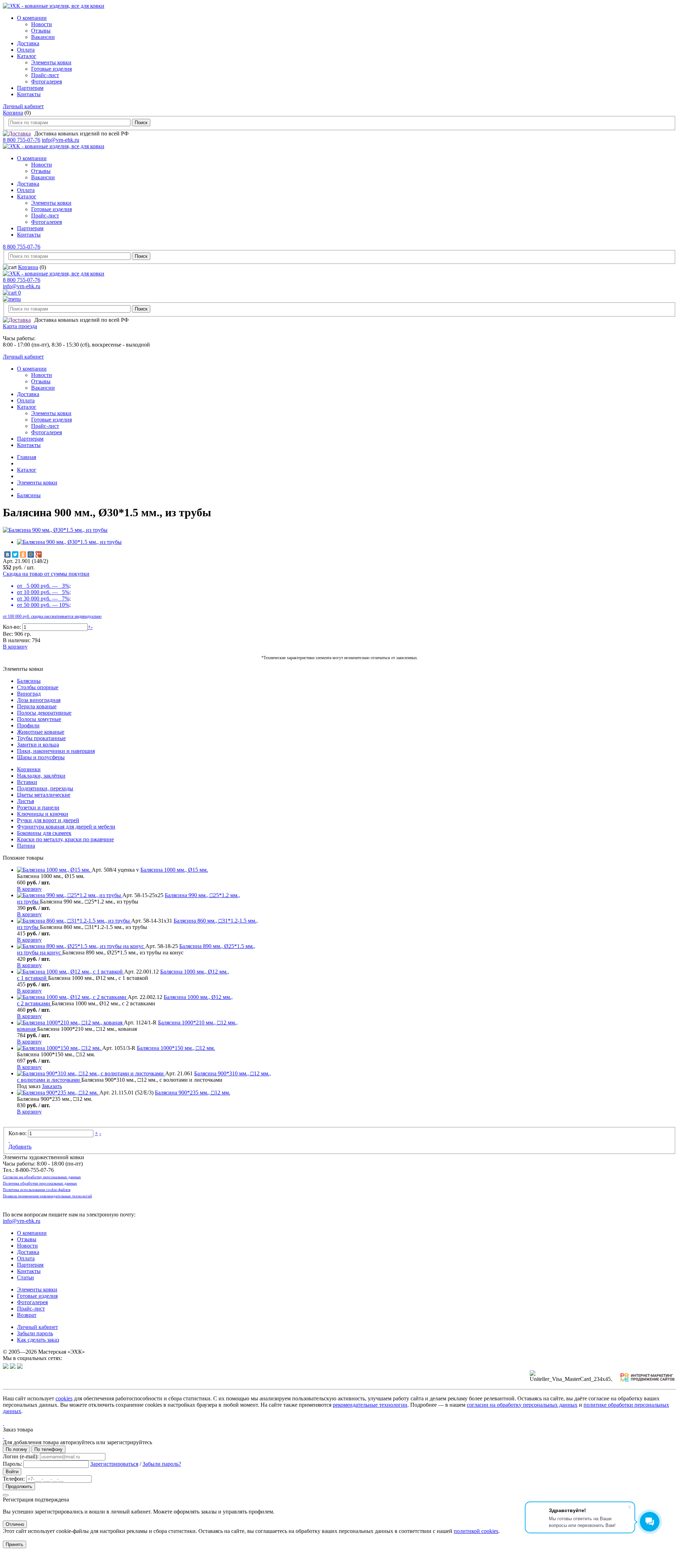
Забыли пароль (35, 1333)
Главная (26, 457)
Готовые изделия (51, 69)
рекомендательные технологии (370, 1405)
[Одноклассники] (23, 554)
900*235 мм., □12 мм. (192, 1093)
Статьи (25, 1277)
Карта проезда (20, 326)
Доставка (28, 43)
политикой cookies (476, 1531)
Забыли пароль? (162, 1464)
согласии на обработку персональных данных (522, 1405)
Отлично (15, 1524)
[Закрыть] (5, 1495)
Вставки (27, 782)
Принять (14, 1544)
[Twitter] (15, 554)
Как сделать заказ (38, 1340)
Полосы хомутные (39, 719)
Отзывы (41, 31)
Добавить (19, 1147)
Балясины (29, 495)
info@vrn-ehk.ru (60, 140)
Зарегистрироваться (114, 1464)
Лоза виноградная (38, 700)
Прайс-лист (45, 75)
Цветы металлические (43, 795)
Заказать (52, 1086)
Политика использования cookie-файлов (36, 1189)
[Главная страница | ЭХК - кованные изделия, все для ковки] (53, 6)
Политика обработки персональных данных (40, 1183)
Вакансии (43, 37)
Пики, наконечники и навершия (56, 751)
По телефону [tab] (48, 1449)
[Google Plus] (38, 554)
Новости (41, 24)
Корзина (13, 113)
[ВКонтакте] (7, 554)
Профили (28, 725)
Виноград (29, 694)
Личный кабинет (23, 106)
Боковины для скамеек (44, 833)
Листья (25, 801)
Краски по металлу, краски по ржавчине (65, 839)
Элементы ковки (51, 62)
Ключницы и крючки (42, 814)
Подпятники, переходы (45, 788)
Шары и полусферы (41, 757)
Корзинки (29, 769)
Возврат (26, 1315)
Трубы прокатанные (41, 738)
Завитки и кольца (38, 745)
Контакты (29, 94)
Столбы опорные (37, 687)
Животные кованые (40, 732)
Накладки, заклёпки (41, 776)
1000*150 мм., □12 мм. (176, 1048)
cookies (64, 1398)
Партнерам (30, 88)
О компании (32, 18)
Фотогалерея (46, 82)
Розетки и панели (38, 807)
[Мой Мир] (31, 554)
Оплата (26, 50)
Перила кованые (37, 706)
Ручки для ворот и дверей (48, 820)
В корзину (15, 647)
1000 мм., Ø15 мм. (174, 870)
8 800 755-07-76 (21, 140)
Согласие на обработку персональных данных (42, 1177)
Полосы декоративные (44, 713)
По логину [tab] (16, 1449)
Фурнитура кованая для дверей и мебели (66, 827)
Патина (26, 846)
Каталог (26, 56)
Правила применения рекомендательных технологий (47, 1196)
